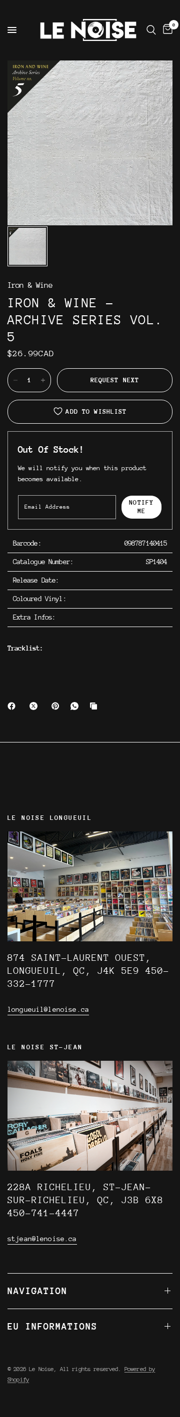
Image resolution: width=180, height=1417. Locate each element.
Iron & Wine (30, 285)
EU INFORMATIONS (53, 1326)
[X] (36, 706)
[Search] (151, 30)
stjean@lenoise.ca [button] (42, 1239)
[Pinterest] (58, 706)
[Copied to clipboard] (96, 706)
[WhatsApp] (76, 706)
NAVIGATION (38, 1291)
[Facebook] (14, 706)
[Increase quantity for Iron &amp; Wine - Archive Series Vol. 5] (43, 380)
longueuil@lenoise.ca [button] (48, 1009)
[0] (166, 30)
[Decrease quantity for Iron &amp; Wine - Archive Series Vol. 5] (15, 380)
